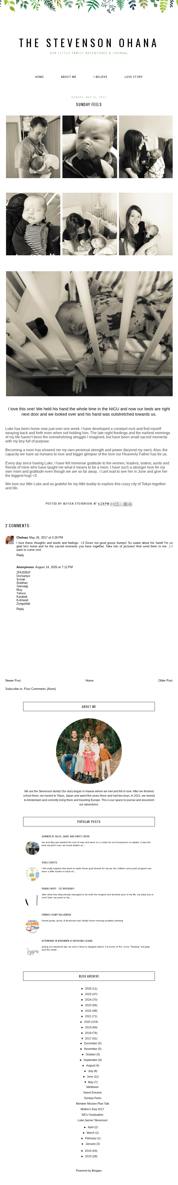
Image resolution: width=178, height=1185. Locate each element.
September (91, 1060)
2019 (88, 1027)
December (90, 1043)
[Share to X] (121, 504)
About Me (68, 77)
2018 (88, 1033)
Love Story (134, 77)
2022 (88, 1010)
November (90, 1049)
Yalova (20, 593)
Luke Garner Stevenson (93, 1120)
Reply (20, 555)
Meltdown (92, 1087)
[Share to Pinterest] (130, 504)
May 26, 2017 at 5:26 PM (46, 537)
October (91, 1054)
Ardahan (22, 583)
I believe (100, 77)
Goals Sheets (49, 862)
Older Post (165, 680)
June (90, 1076)
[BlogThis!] (116, 504)
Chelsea (22, 537)
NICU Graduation (92, 1114)
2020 (87, 1022)
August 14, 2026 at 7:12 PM (54, 567)
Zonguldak (23, 603)
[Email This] (112, 504)
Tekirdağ (22, 586)
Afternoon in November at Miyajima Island (67, 940)
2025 (88, 994)
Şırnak (20, 579)
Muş (19, 589)
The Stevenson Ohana (89, 42)
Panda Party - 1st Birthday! (58, 888)
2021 (88, 1016)
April (91, 1127)
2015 (88, 1156)
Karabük (22, 596)
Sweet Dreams (92, 1092)
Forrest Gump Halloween (56, 914)
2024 (88, 999)
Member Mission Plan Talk (92, 1103)
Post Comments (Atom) (40, 689)
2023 (88, 1005)
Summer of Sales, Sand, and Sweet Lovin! (66, 836)
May (90, 1082)
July (90, 1071)
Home (39, 77)
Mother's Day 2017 (92, 1109)
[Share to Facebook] (125, 504)
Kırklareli (22, 600)
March (91, 1132)
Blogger (97, 1170)
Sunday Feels (92, 1098)
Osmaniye (23, 576)
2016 (88, 1150)
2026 (88, 988)
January (91, 1143)
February (90, 1138)
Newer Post (13, 680)
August (90, 1065)
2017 (88, 1038)
